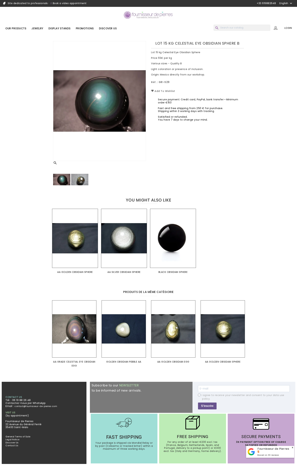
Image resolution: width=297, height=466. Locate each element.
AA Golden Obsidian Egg (173, 361)
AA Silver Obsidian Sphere (124, 272)
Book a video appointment (69, 3)
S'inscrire (207, 405)
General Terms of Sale (18, 436)
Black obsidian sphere (173, 272)
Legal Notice (12, 439)
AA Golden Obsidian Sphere (75, 272)
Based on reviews (268, 455)
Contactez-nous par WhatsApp (26, 403)
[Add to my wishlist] (94, 216)
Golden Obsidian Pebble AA (123, 361)
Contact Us (12, 445)
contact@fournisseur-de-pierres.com (35, 406)
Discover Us (12, 442)
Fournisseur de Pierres (273, 449)
